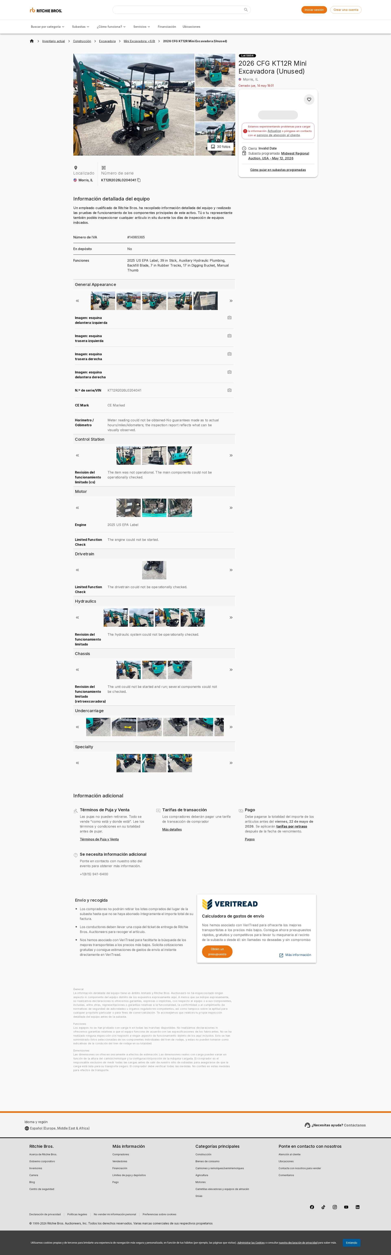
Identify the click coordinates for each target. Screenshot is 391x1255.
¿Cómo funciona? (109, 26)
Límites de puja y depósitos (129, 1175)
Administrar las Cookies (251, 1242)
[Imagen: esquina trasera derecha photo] (229, 354)
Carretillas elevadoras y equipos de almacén (222, 1189)
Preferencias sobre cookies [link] (159, 1214)
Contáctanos (355, 1125)
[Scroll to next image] (231, 301)
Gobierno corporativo (42, 1161)
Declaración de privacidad (45, 1214)
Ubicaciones (191, 26)
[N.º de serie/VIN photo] (229, 390)
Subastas (79, 26)
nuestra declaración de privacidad (298, 1242)
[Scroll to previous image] (77, 301)
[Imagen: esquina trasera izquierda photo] (229, 336)
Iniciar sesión (314, 9)
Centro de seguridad (41, 1189)
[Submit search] (246, 9)
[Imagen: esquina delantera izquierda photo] (229, 318)
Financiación (167, 26)
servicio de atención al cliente (278, 135)
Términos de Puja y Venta (99, 839)
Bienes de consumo (208, 1161)
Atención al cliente (290, 1155)
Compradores (120, 1155)
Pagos (250, 839)
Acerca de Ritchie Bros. (43, 1155)
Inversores (35, 1168)
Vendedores (119, 1161)
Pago (115, 1182)
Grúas (199, 1196)
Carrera (33, 1175)
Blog (32, 1182)
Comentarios (286, 1175)
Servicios (139, 26)
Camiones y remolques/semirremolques (220, 1168)
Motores (201, 1182)
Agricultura (202, 1175)
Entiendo (351, 1242)
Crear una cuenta (346, 9)
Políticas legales (77, 1214)
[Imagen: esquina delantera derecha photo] (229, 372)
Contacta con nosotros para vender (300, 1168)
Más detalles (172, 829)
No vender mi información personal (115, 1214)
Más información (298, 955)
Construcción (203, 1155)
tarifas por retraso (291, 826)
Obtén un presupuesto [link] (217, 951)
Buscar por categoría (46, 26)
